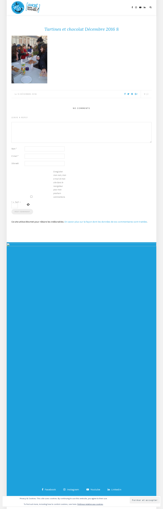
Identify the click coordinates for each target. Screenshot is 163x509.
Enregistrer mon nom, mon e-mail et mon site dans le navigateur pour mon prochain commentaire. (59, 184)
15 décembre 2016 (27, 94)
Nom (14, 149)
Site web (15, 163)
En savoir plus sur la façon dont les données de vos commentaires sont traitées (105, 221)
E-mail (14, 156)
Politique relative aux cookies (90, 504)
